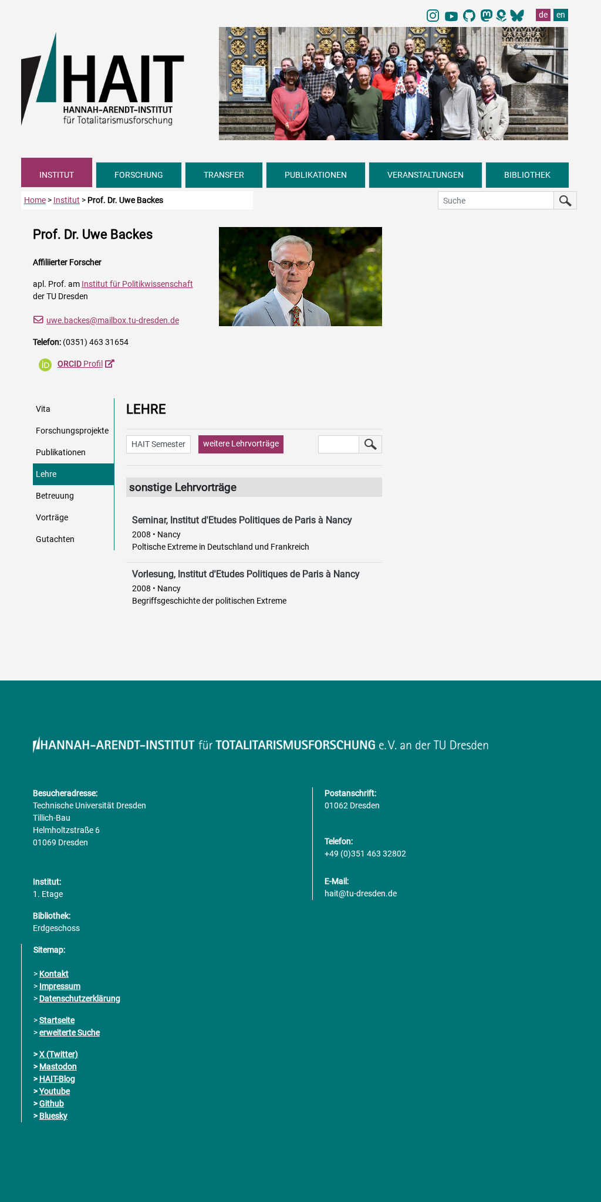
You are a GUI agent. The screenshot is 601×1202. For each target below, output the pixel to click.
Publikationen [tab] (61, 452)
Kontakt (54, 973)
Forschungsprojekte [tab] (72, 430)
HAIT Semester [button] (158, 444)
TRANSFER (224, 175)
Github (51, 1103)
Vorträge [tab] (52, 517)
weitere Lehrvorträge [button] (241, 443)
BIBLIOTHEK (527, 175)
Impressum (59, 986)
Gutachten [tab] (55, 539)
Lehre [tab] (46, 474)
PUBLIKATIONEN (316, 175)
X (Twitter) (58, 1054)
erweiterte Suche (69, 1032)
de (543, 14)
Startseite (57, 1020)
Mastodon (58, 1066)
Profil (80, 363)
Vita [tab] (43, 409)
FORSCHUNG (138, 175)
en (560, 14)
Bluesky (53, 1115)
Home (35, 200)
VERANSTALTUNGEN (425, 175)
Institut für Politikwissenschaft (137, 284)
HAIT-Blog (57, 1079)
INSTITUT (56, 175)
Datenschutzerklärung (79, 998)
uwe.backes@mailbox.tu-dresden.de (112, 320)
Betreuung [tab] (55, 495)
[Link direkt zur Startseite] (114, 78)
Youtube (54, 1091)
